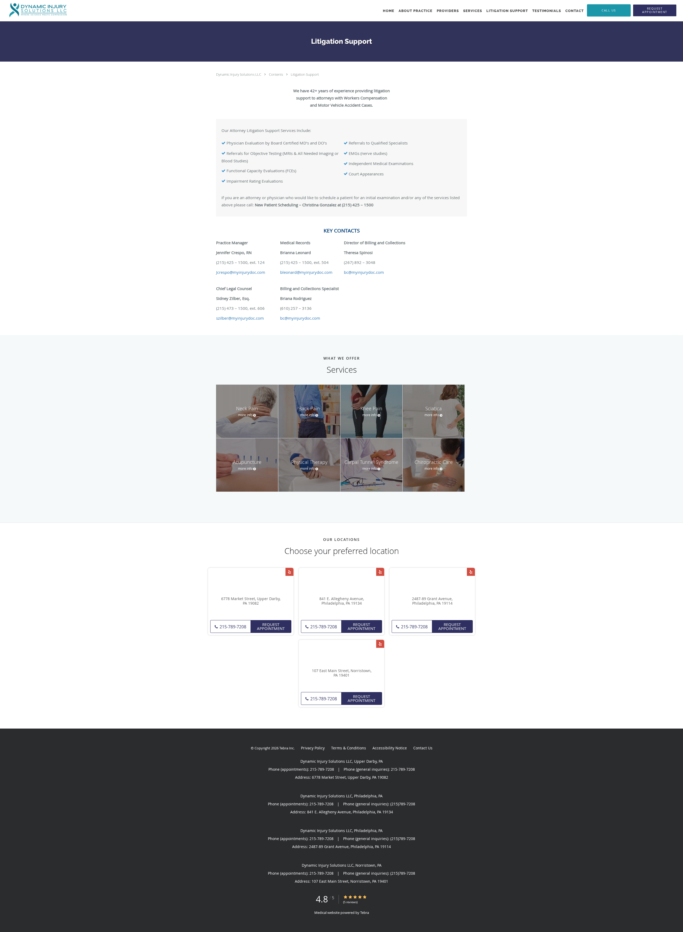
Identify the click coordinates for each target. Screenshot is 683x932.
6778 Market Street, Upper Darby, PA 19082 (250, 601)
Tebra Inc (286, 748)
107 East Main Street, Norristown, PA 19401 (341, 673)
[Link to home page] (36, 10)
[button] (655, 10)
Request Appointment (271, 626)
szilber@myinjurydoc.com (240, 318)
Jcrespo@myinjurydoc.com (240, 272)
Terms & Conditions (348, 747)
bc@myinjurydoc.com (364, 272)
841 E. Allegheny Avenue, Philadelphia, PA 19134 (341, 601)
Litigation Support (305, 74)
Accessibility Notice (389, 747)
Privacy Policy (313, 747)
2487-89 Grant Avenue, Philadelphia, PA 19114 (432, 601)
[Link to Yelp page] (289, 572)
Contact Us (422, 747)
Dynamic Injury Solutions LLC (239, 74)
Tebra (364, 912)
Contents (276, 74)
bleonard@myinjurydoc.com (306, 272)
